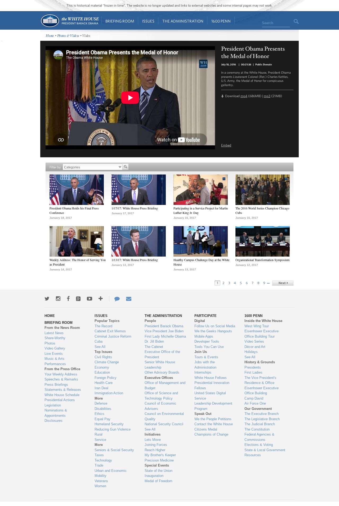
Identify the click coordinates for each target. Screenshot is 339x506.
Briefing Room (119, 21)
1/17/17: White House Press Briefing (134, 208)
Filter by (55, 167)
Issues (148, 21)
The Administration (182, 21)
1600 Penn (221, 21)
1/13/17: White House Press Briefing (134, 260)
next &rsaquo (282, 283)
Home (69, 21)
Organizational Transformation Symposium (262, 260)
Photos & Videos (68, 36)
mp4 (243, 96)
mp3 (267, 96)
